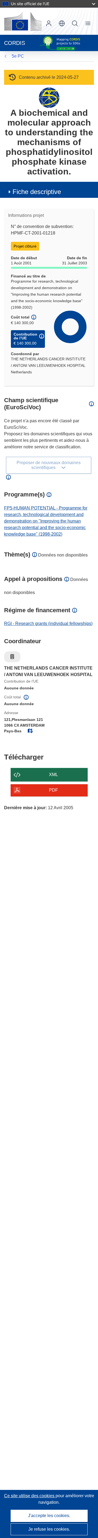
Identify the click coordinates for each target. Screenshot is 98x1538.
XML (53, 774)
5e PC (18, 56)
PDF (53, 790)
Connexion (49, 23)
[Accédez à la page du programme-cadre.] (49, 97)
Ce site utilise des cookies (30, 1495)
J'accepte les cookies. (49, 1515)
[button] (62, 23)
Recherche (75, 23)
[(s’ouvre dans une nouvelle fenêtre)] (23, 21)
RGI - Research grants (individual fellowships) (48, 623)
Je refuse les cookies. (49, 1529)
